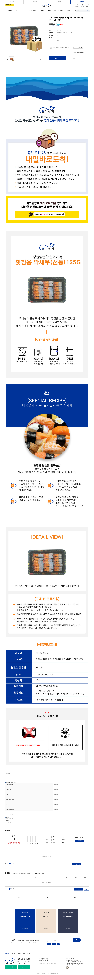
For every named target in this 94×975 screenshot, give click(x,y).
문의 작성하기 (79, 889)
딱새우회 (8, 773)
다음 (47, 897)
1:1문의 (11, 967)
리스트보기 (85, 864)
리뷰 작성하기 (79, 841)
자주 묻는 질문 (24, 967)
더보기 (86, 889)
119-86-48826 (80, 961)
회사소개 (7, 953)
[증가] (80, 48)
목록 (75, 897)
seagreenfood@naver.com (79, 964)
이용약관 (13, 953)
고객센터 (29, 953)
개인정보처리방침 (21, 953)
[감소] (82, 48)
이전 (19, 897)
